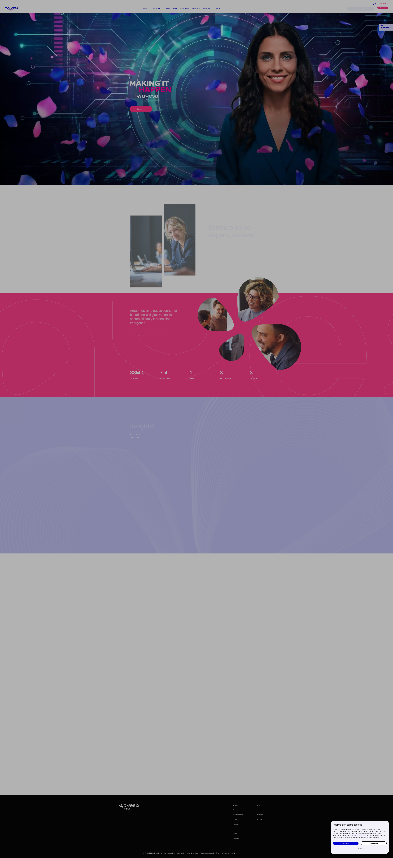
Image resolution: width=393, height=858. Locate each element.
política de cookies (359, 835)
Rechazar (360, 848)
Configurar (374, 843)
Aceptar (345, 843)
